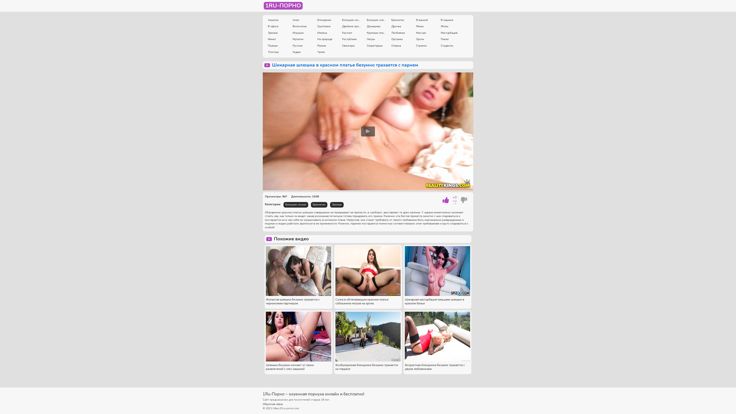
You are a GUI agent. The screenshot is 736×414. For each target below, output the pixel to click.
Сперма (396, 46)
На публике (349, 39)
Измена (322, 33)
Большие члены (376, 20)
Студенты (447, 46)
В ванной (422, 20)
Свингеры (348, 46)
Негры (371, 39)
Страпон (421, 46)
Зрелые (273, 33)
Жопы (444, 26)
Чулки (321, 52)
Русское (298, 46)
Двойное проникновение (351, 26)
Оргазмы (397, 39)
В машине (447, 20)
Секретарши (375, 46)
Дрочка (396, 26)
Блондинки (324, 20)
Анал (296, 20)
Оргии (420, 39)
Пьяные (273, 46)
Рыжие (321, 46)
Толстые (273, 52)
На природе (324, 39)
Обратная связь (273, 404)
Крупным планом (376, 33)
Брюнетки (397, 20)
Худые (297, 52)
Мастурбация (449, 33)
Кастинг (347, 33)
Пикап (445, 39)
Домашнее (373, 26)
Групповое (324, 26)
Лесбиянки (398, 33)
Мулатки (298, 39)
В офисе (273, 26)
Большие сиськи (351, 20)
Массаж (421, 33)
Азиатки (273, 20)
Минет (272, 39)
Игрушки (298, 33)
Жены (420, 26)
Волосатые (300, 26)
